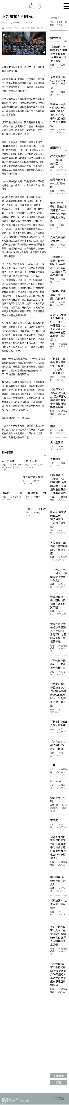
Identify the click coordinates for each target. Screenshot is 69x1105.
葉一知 (40, 28)
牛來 (52, 21)
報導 (52, 343)
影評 (52, 64)
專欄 (27, 496)
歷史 (52, 129)
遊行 (16, 28)
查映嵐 (36, 480)
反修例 (9, 28)
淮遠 (38, 512)
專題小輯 (54, 805)
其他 (52, 91)
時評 (4, 22)
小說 (52, 446)
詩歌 (4, 464)
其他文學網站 (8, 1101)
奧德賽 (59, 24)
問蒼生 (59, 21)
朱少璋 (39, 464)
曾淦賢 (15, 496)
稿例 (18, 1098)
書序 (52, 377)
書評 (52, 167)
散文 (24, 480)
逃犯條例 (24, 28)
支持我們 (24, 1101)
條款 (4, 1103)
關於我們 (6, 1098)
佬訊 (38, 496)
